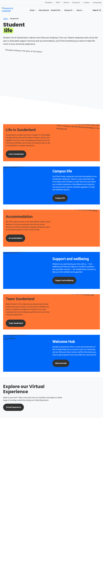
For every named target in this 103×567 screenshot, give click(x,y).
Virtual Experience (13, 407)
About (79, 10)
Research (68, 10)
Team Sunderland (16, 323)
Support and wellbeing (64, 280)
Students (48, 3)
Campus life (60, 198)
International (44, 10)
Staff (58, 3)
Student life (55, 10)
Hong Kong (97, 3)
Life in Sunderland (16, 154)
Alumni (66, 3)
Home (6, 19)
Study (32, 10)
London (86, 3)
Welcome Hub (60, 363)
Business (76, 3)
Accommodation (15, 238)
